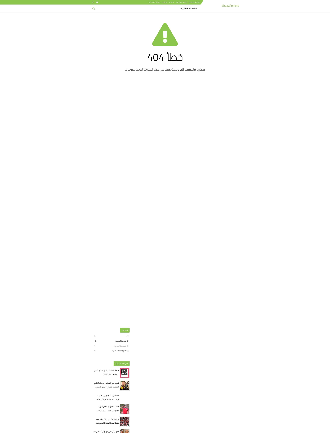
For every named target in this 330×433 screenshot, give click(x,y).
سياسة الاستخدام (154, 2)
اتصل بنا (171, 2)
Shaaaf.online (230, 6)
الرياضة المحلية (110, 340)
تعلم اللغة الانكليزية (189, 8)
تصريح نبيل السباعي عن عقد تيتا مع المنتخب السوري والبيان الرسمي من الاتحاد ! (106, 386)
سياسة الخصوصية (181, 2)
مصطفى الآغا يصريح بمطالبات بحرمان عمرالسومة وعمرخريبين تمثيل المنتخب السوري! (108, 399)
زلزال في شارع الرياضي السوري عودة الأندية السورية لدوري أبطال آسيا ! (107, 423)
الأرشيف (164, 2)
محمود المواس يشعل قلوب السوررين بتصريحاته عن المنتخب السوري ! (107, 410)
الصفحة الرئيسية (194, 2)
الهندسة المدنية (110, 345)
